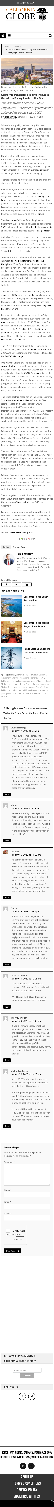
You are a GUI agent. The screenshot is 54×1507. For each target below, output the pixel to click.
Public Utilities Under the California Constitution (37, 650)
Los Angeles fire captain (13, 339)
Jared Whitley (10, 116)
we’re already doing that (21, 532)
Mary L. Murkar (19, 1017)
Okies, (43, 132)
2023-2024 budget (14, 356)
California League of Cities (27, 674)
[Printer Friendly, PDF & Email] (27, 539)
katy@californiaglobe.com (37, 1452)
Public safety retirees (9, 690)
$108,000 (6, 251)
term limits (22, 502)
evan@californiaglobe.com (39, 1457)
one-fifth (38, 200)
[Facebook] (6, 584)
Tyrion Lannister (9, 170)
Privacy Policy (27, 1490)
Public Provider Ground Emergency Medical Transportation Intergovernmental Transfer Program (26, 686)
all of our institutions (21, 260)
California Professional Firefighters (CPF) (27, 677)
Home (7, 46)
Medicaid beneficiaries (10, 684)
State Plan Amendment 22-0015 (17, 400)
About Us (27, 1476)
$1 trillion (45, 230)
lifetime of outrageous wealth (34, 170)
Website (8, 1213)
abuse (12, 674)
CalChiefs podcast (33, 373)
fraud (33, 681)
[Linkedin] (27, 584)
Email (7, 1202)
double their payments (41, 227)
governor (5, 322)
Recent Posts (19, 547)
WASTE (4, 696)
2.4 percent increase (36, 349)
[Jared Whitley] (8, 559)
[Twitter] (16, 584)
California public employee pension (15, 681)
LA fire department (43, 681)
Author (6, 547)
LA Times (39, 214)
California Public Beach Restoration (36, 598)
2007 (3, 227)
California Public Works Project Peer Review (36, 624)
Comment (9, 1162)
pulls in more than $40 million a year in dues (26, 293)
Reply (7, 794)
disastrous (10, 220)
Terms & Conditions (27, 1483)
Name (7, 1190)
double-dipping (8, 366)
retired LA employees (28, 690)
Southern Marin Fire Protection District (31, 693)
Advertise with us (27, 1496)
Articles (17, 46)
